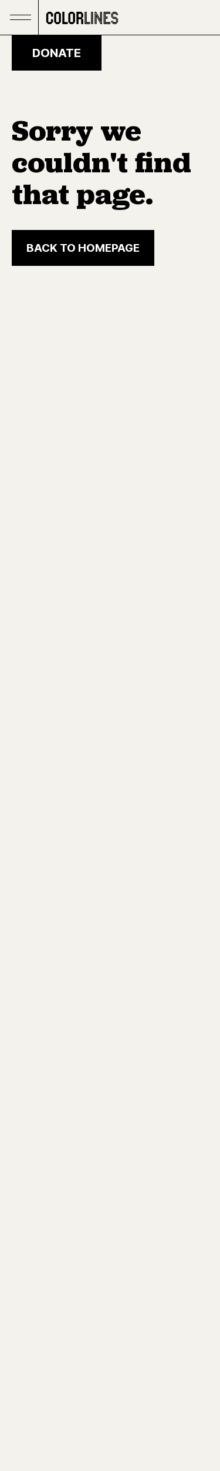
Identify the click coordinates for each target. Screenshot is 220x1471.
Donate (56, 53)
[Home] (82, 18)
